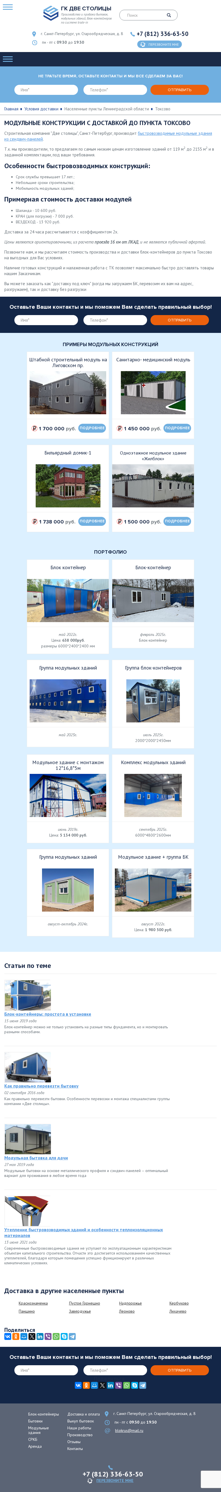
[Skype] (64, 1336)
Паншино (27, 1311)
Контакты (75, 1448)
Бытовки (35, 1421)
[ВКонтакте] (7, 1336)
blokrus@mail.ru (129, 1430)
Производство (80, 1434)
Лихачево (177, 1311)
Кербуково (179, 1303)
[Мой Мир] (23, 1336)
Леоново (127, 1311)
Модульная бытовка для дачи (36, 1158)
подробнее (92, 428)
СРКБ (32, 1439)
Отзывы (74, 1441)
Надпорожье (130, 1303)
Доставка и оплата (83, 1414)
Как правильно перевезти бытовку (41, 1086)
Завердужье (80, 1311)
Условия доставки (41, 109)
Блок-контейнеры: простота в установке (47, 1014)
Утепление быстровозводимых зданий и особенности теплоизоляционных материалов (83, 1232)
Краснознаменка (33, 1303)
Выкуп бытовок (80, 1421)
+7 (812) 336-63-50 (162, 34)
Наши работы (79, 1428)
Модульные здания (38, 1430)
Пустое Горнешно (84, 1303)
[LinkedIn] (40, 1336)
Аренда (35, 1446)
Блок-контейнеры (43, 1414)
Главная (11, 109)
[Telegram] (72, 1336)
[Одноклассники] (15, 1336)
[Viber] (48, 1336)
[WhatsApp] (56, 1336)
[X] (31, 1336)
